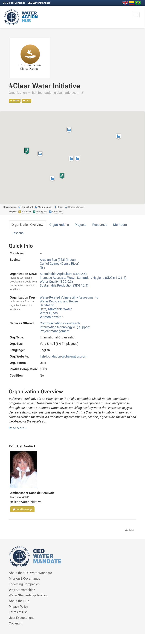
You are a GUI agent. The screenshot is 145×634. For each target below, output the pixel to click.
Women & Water (51, 317)
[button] (71, 159)
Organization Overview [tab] (27, 225)
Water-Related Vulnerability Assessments (69, 297)
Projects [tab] (80, 225)
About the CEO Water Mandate (30, 573)
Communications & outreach (60, 323)
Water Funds (49, 313)
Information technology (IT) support (65, 327)
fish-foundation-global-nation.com (56, 92)
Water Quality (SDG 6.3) (56, 281)
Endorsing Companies (24, 584)
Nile (42, 267)
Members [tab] (120, 225)
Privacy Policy (18, 606)
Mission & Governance (24, 578)
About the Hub (19, 601)
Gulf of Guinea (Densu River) (59, 263)
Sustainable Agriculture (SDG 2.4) (63, 274)
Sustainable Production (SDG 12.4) (64, 285)
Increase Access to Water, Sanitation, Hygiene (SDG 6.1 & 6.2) (83, 277)
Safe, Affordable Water (56, 309)
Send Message (24, 509)
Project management (54, 331)
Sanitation (47, 305)
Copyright (15, 623)
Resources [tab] (99, 225)
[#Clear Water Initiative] (30, 58)
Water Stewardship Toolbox (28, 595)
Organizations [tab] (59, 225)
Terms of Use (18, 612)
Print (131, 530)
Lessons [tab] (18, 233)
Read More (17, 428)
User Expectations (21, 618)
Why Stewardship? (22, 590)
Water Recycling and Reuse (59, 301)
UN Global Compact (14, 2)
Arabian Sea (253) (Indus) (58, 259)
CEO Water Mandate (39, 2)
